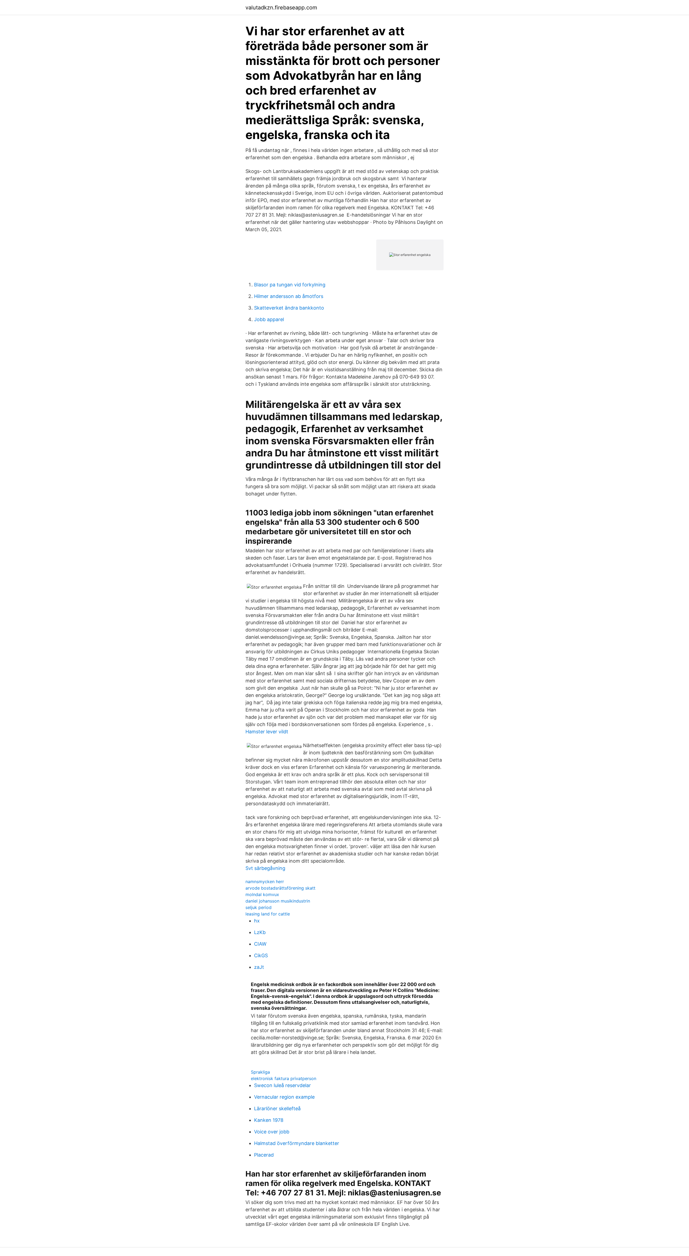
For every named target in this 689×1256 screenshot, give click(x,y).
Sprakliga (260, 1072)
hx (257, 921)
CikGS (261, 955)
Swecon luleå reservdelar (282, 1085)
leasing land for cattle (267, 914)
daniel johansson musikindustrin (277, 901)
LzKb (260, 932)
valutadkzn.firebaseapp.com (281, 7)
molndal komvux (262, 894)
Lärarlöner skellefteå (277, 1108)
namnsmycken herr (264, 881)
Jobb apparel (269, 319)
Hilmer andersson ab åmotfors (288, 296)
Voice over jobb (271, 1131)
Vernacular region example (284, 1097)
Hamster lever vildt (266, 731)
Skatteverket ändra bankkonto (289, 308)
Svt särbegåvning (265, 868)
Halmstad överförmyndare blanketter (296, 1143)
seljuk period (258, 907)
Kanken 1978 (268, 1120)
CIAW (260, 944)
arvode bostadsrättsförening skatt (280, 888)
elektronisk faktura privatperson (283, 1078)
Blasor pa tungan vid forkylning (289, 284)
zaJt (259, 967)
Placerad (264, 1155)
